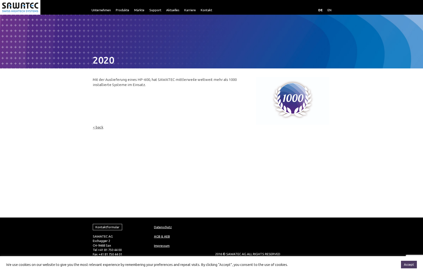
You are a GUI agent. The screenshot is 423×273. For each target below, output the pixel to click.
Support (155, 10)
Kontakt (206, 10)
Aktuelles (172, 10)
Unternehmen (101, 10)
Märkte (139, 10)
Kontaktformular (107, 227)
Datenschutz (163, 227)
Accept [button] (409, 264)
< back (98, 127)
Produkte (122, 10)
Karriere (190, 10)
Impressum (162, 245)
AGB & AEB (162, 236)
